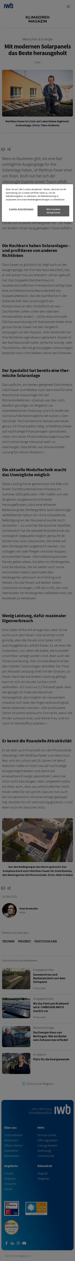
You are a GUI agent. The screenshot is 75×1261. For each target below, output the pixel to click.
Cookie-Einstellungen (21, 209)
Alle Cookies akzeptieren (53, 211)
